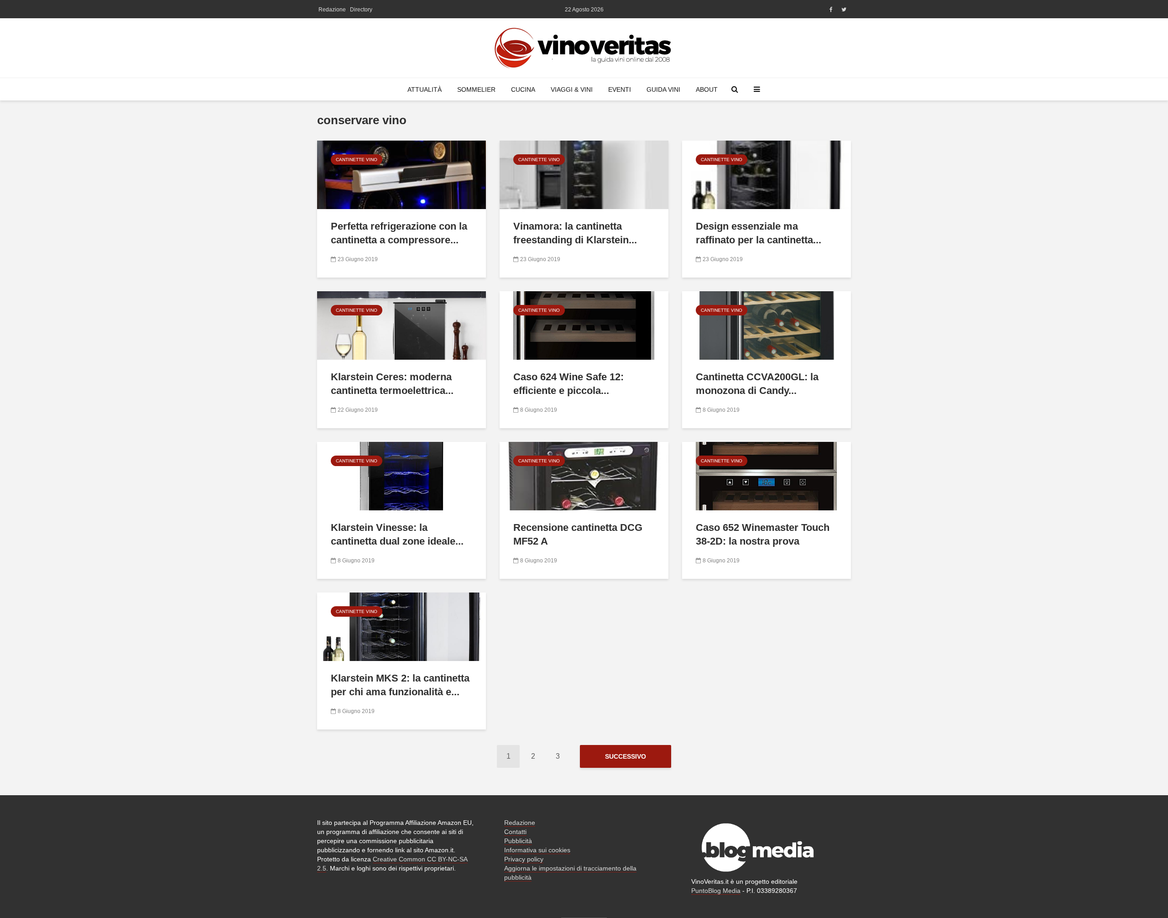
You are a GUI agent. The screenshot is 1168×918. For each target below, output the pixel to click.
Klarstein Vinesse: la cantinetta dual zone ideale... (397, 534)
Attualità (424, 89)
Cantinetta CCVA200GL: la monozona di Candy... (757, 383)
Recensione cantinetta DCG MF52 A (577, 534)
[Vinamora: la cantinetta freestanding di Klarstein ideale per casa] (584, 174)
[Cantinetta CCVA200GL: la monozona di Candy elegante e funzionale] (766, 325)
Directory (361, 9)
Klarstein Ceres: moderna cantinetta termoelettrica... (392, 383)
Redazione (332, 9)
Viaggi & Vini (572, 89)
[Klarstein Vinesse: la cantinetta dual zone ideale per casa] (401, 475)
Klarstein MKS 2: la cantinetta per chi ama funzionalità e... (400, 685)
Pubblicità (518, 841)
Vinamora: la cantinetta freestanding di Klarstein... (575, 233)
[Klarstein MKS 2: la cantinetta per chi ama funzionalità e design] (401, 626)
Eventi (619, 89)
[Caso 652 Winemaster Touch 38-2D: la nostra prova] (766, 475)
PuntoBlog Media (715, 890)
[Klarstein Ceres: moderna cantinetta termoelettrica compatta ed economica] (401, 325)
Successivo (625, 756)
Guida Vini (663, 89)
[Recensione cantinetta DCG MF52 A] (584, 475)
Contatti (515, 831)
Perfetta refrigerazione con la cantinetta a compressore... (399, 233)
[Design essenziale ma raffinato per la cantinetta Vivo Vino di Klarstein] (766, 174)
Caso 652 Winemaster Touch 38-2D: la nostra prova (762, 534)
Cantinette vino (356, 159)
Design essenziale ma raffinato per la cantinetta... (758, 233)
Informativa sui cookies (537, 850)
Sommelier (476, 89)
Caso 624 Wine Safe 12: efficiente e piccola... (568, 383)
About (707, 89)
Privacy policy (523, 859)
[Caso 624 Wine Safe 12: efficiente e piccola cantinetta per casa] (584, 325)
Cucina (523, 89)
